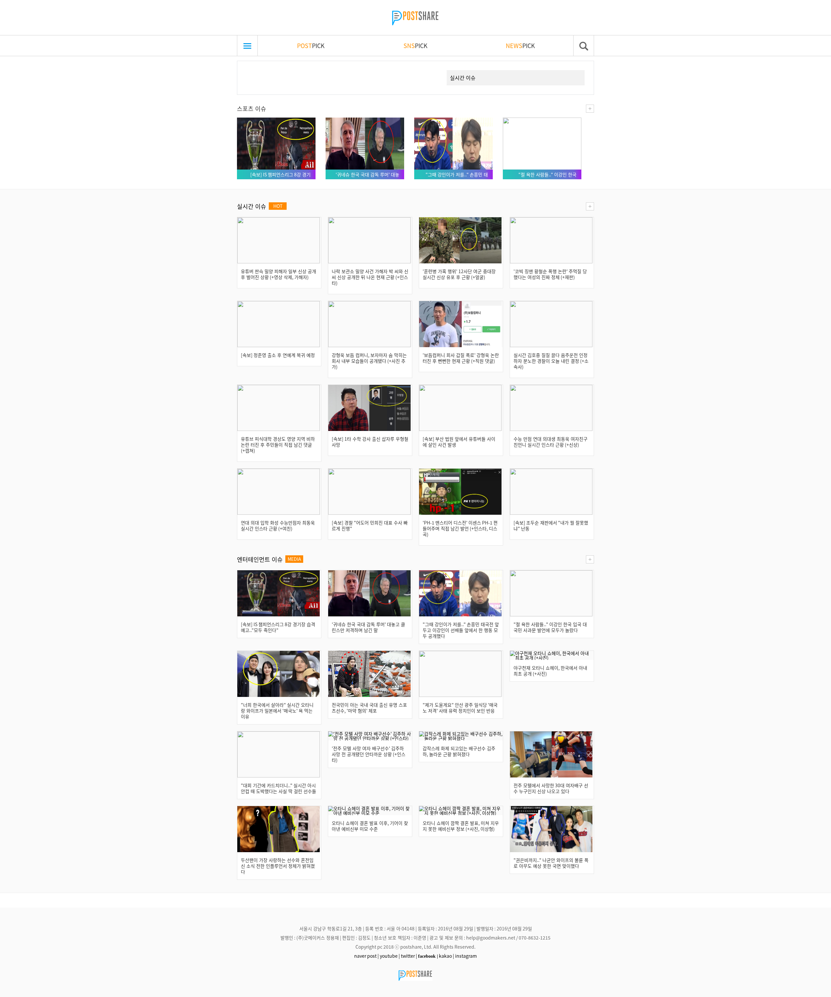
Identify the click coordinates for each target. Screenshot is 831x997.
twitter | (409, 956)
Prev (252, 70)
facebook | (428, 956)
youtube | (390, 956)
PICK (311, 45)
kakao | (446, 956)
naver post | (366, 956)
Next (430, 70)
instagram (466, 956)
